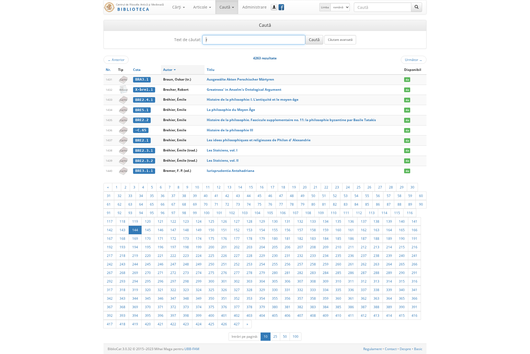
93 (130, 213)
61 (109, 204)
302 (237, 281)
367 (110, 307)
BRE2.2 (142, 120)
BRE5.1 (142, 110)
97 (173, 213)
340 (402, 290)
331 (287, 290)
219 (135, 255)
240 (402, 255)
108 (308, 213)
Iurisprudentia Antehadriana (230, 170)
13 (229, 187)
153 (249, 230)
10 (197, 187)
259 (325, 264)
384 (325, 307)
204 (262, 247)
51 (324, 195)
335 (338, 290)
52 (335, 195)
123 (186, 221)
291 (414, 272)
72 (227, 204)
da (407, 79)
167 (110, 238)
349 (199, 298)
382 (300, 307)
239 (389, 255)
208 (313, 247)
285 (338, 272)
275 (211, 272)
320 (148, 290)
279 (262, 272)
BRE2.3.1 (144, 150)
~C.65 (140, 130)
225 (211, 255)
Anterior (116, 59)
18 (283, 187)
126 (224, 221)
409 (325, 315)
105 (270, 213)
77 (281, 204)
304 (262, 281)
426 (224, 324)
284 (325, 272)
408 (313, 315)
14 (240, 187)
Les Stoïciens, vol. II (223, 160)
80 (313, 204)
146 (160, 230)
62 (119, 204)
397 (173, 315)
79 (302, 204)
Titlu (210, 69)
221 (160, 255)
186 (351, 238)
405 (275, 315)
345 (148, 298)
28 (391, 187)
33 (130, 195)
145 (148, 230)
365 (402, 298)
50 (313, 195)
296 (160, 281)
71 (216, 204)
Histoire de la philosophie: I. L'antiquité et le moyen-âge (252, 99)
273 (186, 272)
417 (110, 324)
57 (389, 195)
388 (376, 307)
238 (376, 255)
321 (160, 290)
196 (160, 247)
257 (300, 264)
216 (414, 247)
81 (324, 204)
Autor (168, 69)
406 (287, 315)
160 (338, 230)
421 (160, 324)
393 (122, 315)
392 (110, 315)
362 (364, 298)
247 (173, 264)
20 (305, 187)
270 (148, 272)
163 (376, 230)
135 (338, 221)
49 (302, 195)
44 (249, 195)
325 (211, 290)
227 (237, 255)
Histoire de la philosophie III (230, 130)
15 (251, 187)
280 (275, 272)
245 (148, 264)
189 (389, 238)
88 (399, 204)
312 (364, 281)
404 (262, 315)
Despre (405, 349)
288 (376, 272)
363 (376, 298)
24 (348, 187)
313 (376, 281)
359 (325, 298)
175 (211, 238)
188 (376, 238)
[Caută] (416, 7)
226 (224, 255)
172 (173, 238)
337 (364, 290)
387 (364, 307)
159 (325, 230)
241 (414, 255)
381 (287, 307)
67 (173, 204)
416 (414, 315)
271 (160, 272)
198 (186, 247)
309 (325, 281)
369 (135, 307)
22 (326, 187)
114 (384, 213)
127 (237, 221)
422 (173, 324)
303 (249, 281)
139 (389, 221)
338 (376, 290)
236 (351, 255)
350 (211, 298)
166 (414, 230)
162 (364, 230)
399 (199, 315)
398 (186, 315)
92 (119, 213)
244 (135, 264)
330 (275, 290)
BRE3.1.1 (144, 171)
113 (372, 213)
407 (300, 315)
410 (338, 315)
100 (207, 213)
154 (262, 230)
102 (232, 213)
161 (351, 230)
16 (262, 187)
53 (346, 195)
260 (338, 264)
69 (195, 204)
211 (351, 247)
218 (122, 255)
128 (249, 221)
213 (376, 247)
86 (378, 204)
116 (410, 213)
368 (122, 307)
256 (287, 264)
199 (199, 247)
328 (249, 290)
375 (211, 307)
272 (173, 272)
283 (313, 272)
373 (186, 307)
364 (389, 298)
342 (110, 298)
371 (160, 307)
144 (135, 230)
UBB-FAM (191, 349)
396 (160, 315)
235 (338, 255)
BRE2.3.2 (144, 161)
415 (402, 315)
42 (227, 195)
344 (135, 298)
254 (262, 264)
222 (173, 255)
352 (237, 298)
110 (333, 213)
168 (122, 238)
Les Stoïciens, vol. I (222, 150)
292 (110, 281)
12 (219, 187)
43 (238, 195)
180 (275, 238)
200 (211, 247)
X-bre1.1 (144, 89)
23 (337, 187)
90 (421, 204)
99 (195, 213)
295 (148, 281)
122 (173, 221)
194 (135, 247)
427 (237, 324)
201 (224, 247)
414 (389, 315)
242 (110, 264)
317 (110, 290)
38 (184, 195)
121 (160, 221)
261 (351, 264)
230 (275, 255)
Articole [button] (200, 7)
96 (163, 213)
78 (292, 204)
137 (364, 221)
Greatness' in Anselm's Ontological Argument (244, 89)
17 (272, 187)
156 (287, 230)
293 (122, 281)
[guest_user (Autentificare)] (274, 7)
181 (287, 238)
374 (199, 307)
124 (199, 221)
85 (367, 204)
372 (173, 307)
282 (300, 272)
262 (364, 264)
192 (110, 247)
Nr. (108, 69)
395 (148, 315)
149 (199, 230)
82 (335, 204)
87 (389, 204)
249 (199, 264)
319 (135, 290)
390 (402, 307)
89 (410, 204)
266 (414, 264)
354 (262, 298)
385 (338, 307)
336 (351, 290)
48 (292, 195)
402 (237, 315)
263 (376, 264)
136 (351, 221)
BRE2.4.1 (144, 100)
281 (287, 272)
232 (300, 255)
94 (141, 213)
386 (351, 307)
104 (257, 213)
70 (206, 204)
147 (173, 230)
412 (364, 315)
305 (275, 281)
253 (249, 264)
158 (313, 230)
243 (122, 264)
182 (300, 238)
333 (313, 290)
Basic (418, 349)
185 (338, 238)
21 (315, 187)
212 (364, 247)
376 (224, 307)
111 (346, 213)
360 (338, 298)
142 (110, 230)
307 (300, 281)
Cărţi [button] (177, 7)
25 (359, 187)
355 (275, 298)
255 (275, 264)
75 (259, 204)
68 (184, 204)
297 (173, 281)
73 (238, 204)
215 (402, 247)
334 (325, 290)
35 (152, 195)
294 (135, 281)
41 (216, 195)
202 (237, 247)
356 (287, 298)
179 (262, 238)
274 (199, 272)
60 (421, 195)
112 (359, 213)
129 (262, 221)
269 (135, 272)
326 (224, 290)
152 (237, 230)
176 (224, 238)
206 (287, 247)
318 (122, 290)
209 (325, 247)
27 (380, 187)
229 (262, 255)
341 (414, 290)
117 (110, 221)
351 (224, 298)
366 (414, 298)
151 (224, 230)
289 (389, 272)
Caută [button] (225, 7)
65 (152, 204)
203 (249, 247)
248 (186, 264)
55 (367, 195)
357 (300, 298)
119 (135, 221)
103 (245, 213)
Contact (391, 349)
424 (199, 324)
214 (389, 247)
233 (313, 255)
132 (300, 221)
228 (249, 255)
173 (186, 238)
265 (402, 264)
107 (295, 213)
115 (397, 213)
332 (300, 290)
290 (402, 272)
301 (224, 281)
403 (249, 315)
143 (122, 230)
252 (237, 264)
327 (237, 290)
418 (122, 324)
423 (186, 324)
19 (294, 187)
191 (414, 238)
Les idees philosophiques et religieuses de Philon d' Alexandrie (259, 140)
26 (369, 187)
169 (135, 238)
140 (402, 221)
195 (148, 247)
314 (389, 281)
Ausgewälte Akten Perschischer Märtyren (240, 79)
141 (414, 221)
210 (338, 247)
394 (135, 315)
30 (412, 187)
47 (281, 195)
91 (109, 213)
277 (237, 272)
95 (152, 213)
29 (402, 187)
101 (219, 213)
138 (376, 221)
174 (199, 238)
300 (211, 281)
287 (364, 272)
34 (141, 195)
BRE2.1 (142, 140)
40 (206, 195)
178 (249, 238)
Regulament (372, 349)
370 (148, 307)
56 (378, 195)
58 (399, 195)
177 (237, 238)
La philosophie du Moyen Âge (231, 109)
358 (313, 298)
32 (119, 195)
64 (141, 204)
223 (186, 255)
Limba (325, 7)
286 (351, 272)
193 (122, 247)
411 (351, 315)
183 (313, 238)
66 (163, 204)
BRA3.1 (142, 79)
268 (122, 272)
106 (283, 213)
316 (414, 281)
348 (186, 298)
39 (195, 195)
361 (351, 298)
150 (211, 230)
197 (173, 247)
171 (160, 238)
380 (275, 307)
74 (249, 204)
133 (313, 221)
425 (211, 324)
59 (410, 195)
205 (275, 247)
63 (130, 204)
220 (148, 255)
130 (275, 221)
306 (287, 281)
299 (199, 281)
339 (389, 290)
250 (211, 264)
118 (122, 221)
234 (325, 255)
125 (211, 221)
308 (313, 281)
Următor (413, 59)
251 (224, 264)
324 (199, 290)
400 (211, 315)
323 (186, 290)
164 (389, 230)
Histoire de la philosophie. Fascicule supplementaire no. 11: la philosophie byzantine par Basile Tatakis (291, 120)
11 (208, 187)
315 (402, 281)
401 (224, 315)
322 (173, 290)
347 (173, 298)
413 (376, 315)
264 (389, 264)
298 (186, 281)
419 (135, 324)
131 (287, 221)
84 (356, 204)
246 (160, 264)
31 (109, 195)
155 (275, 230)
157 (300, 230)
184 (325, 238)
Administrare (254, 7)
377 (237, 307)
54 (356, 195)
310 (338, 281)
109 (321, 213)
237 (364, 255)
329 (262, 290)
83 (346, 204)
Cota (137, 69)
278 (249, 272)
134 (325, 221)
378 (249, 307)
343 (122, 298)
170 (148, 238)
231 (287, 255)
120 (148, 221)
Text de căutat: (187, 39)
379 (262, 307)
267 (110, 272)
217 (110, 255)
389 (389, 307)
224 (199, 255)
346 (160, 298)
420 (148, 324)
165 (402, 230)
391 (414, 307)
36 (163, 195)
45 (259, 195)
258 (313, 264)
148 (186, 230)
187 (364, 238)
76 (270, 204)
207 (300, 247)
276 (224, 272)
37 (173, 195)
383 (313, 307)
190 (402, 238)
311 (351, 281)
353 (249, 298)
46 (270, 195)
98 (184, 213)
